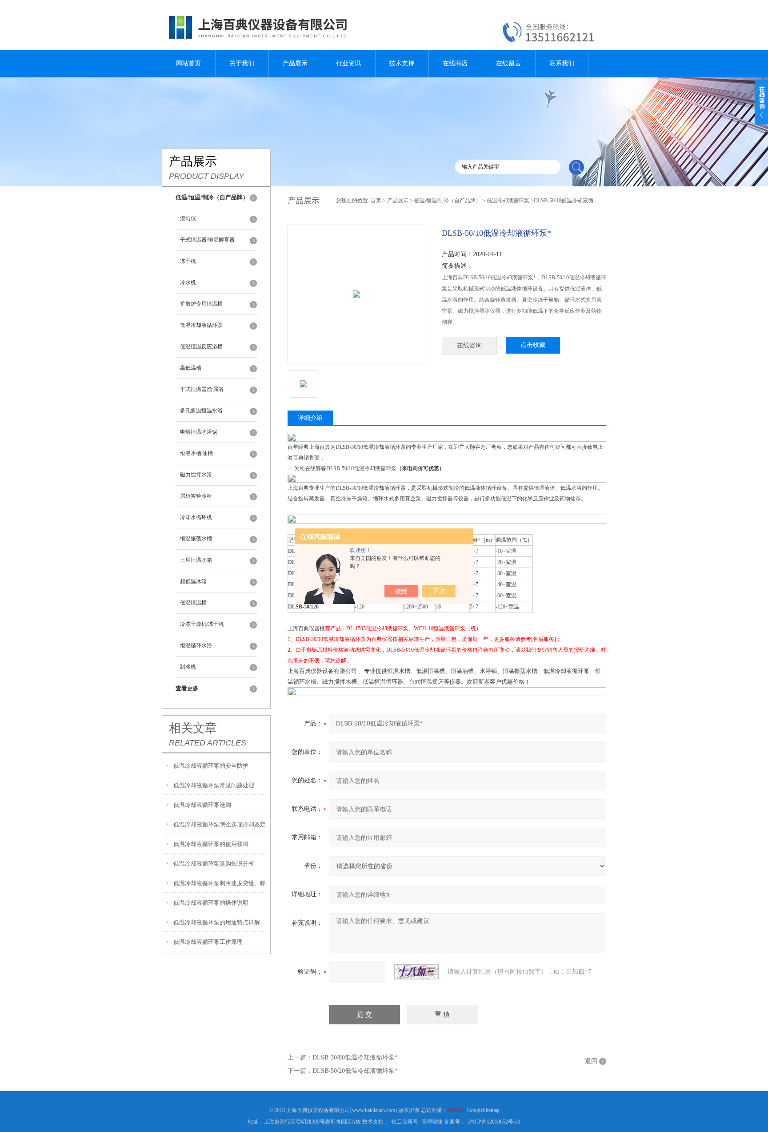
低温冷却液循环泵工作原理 (208, 942)
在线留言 (508, 63)
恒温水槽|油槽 (196, 453)
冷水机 (188, 282)
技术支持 (401, 63)
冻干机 (188, 261)
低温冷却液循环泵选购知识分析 (213, 863)
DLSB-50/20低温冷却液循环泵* (355, 1071)
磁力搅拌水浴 (196, 474)
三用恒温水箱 (196, 560)
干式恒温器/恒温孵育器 (207, 240)
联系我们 (561, 63)
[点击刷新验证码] (416, 971)
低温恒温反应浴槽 (201, 346)
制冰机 (188, 667)
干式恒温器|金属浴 (202, 389)
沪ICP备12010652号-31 (494, 1122)
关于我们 (241, 63)
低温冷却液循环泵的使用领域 (210, 844)
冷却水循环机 (196, 517)
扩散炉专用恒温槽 (201, 304)
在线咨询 (469, 345)
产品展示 (295, 63)
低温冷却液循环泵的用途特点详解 (216, 922)
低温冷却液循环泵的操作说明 (210, 902)
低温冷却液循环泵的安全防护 (210, 765)
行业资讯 (348, 63)
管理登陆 (432, 1122)
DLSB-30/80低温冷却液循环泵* (355, 1057)
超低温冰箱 (193, 581)
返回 (591, 1061)
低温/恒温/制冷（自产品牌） (447, 200)
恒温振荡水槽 (196, 539)
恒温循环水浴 (196, 645)
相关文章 (193, 728)
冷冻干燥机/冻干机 (202, 624)
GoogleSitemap (483, 1110)
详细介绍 (310, 418)
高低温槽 (190, 368)
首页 (376, 200)
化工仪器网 (404, 1122)
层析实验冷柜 (196, 496)
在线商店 (455, 63)
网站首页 (188, 63)
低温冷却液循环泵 (201, 325)
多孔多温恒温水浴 (201, 410)
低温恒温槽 (193, 603)
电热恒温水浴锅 (198, 432)
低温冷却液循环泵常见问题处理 (213, 785)
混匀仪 (188, 218)
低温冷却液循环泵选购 (202, 805)
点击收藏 (532, 345)
